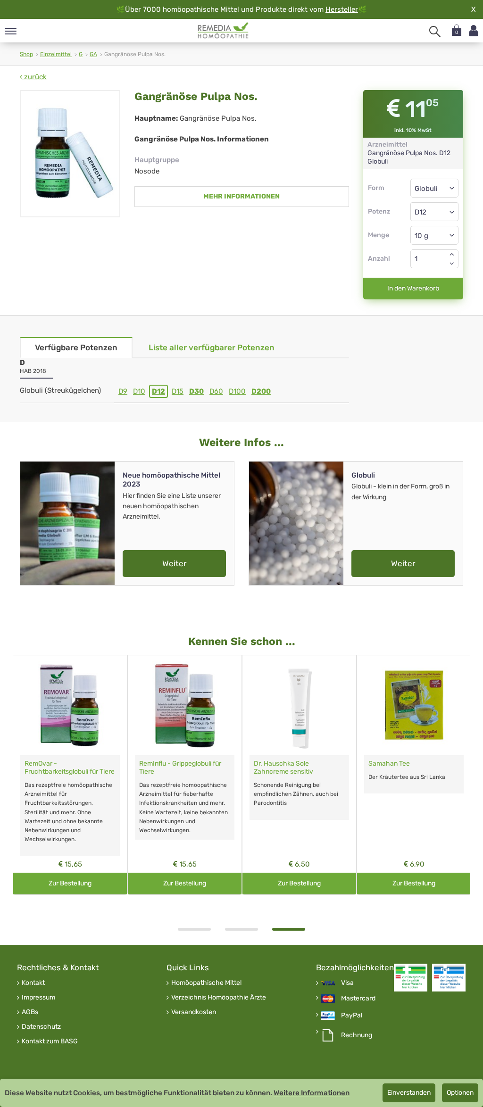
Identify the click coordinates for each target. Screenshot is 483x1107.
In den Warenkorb (413, 288)
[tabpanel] (299, 775)
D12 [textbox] (420, 212)
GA (93, 54)
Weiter (174, 563)
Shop (26, 54)
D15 (177, 391)
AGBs (30, 1012)
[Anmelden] (473, 31)
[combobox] (434, 211)
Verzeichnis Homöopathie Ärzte (218, 997)
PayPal (351, 1015)
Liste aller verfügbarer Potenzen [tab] (212, 347)
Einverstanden (409, 1093)
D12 (158, 391)
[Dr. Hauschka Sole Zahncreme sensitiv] (299, 705)
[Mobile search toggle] (434, 31)
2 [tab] (241, 929)
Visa (347, 983)
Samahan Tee (389, 764)
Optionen (460, 1093)
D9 (122, 391)
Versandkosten (193, 1012)
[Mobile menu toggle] (10, 32)
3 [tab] (288, 929)
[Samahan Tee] (414, 705)
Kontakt (33, 983)
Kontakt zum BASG (50, 1041)
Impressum (38, 997)
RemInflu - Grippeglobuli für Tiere (180, 768)
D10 (139, 391)
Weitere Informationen (312, 1093)
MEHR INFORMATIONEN (241, 196)
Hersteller (341, 9)
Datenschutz (41, 1027)
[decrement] (451, 263)
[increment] (451, 254)
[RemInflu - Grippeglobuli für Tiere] (184, 705)
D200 (261, 391)
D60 (216, 391)
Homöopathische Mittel (206, 983)
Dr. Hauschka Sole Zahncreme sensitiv (283, 768)
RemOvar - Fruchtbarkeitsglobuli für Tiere (70, 768)
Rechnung (356, 1035)
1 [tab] (194, 929)
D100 (237, 391)
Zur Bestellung (70, 883)
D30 (196, 391)
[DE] (223, 30)
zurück (34, 77)
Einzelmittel (56, 54)
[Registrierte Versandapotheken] (410, 977)
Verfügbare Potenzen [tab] (76, 347)
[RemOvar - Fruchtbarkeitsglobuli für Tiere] (70, 705)
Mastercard (358, 998)
